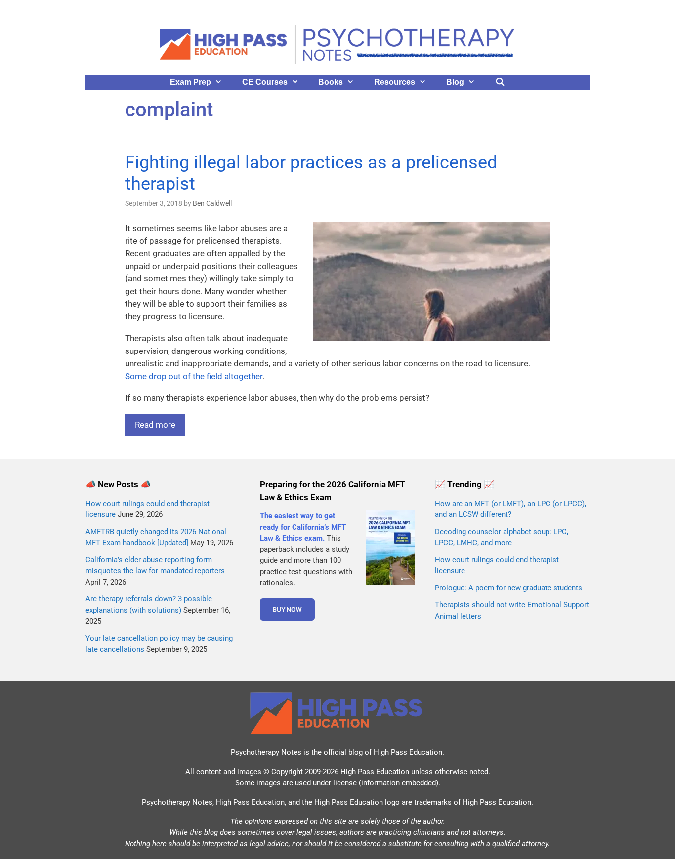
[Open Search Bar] (500, 82)
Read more (155, 425)
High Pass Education (408, 752)
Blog (455, 82)
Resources (394, 82)
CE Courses (265, 82)
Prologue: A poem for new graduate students (508, 588)
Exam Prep (190, 82)
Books (330, 82)
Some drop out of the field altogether (193, 376)
